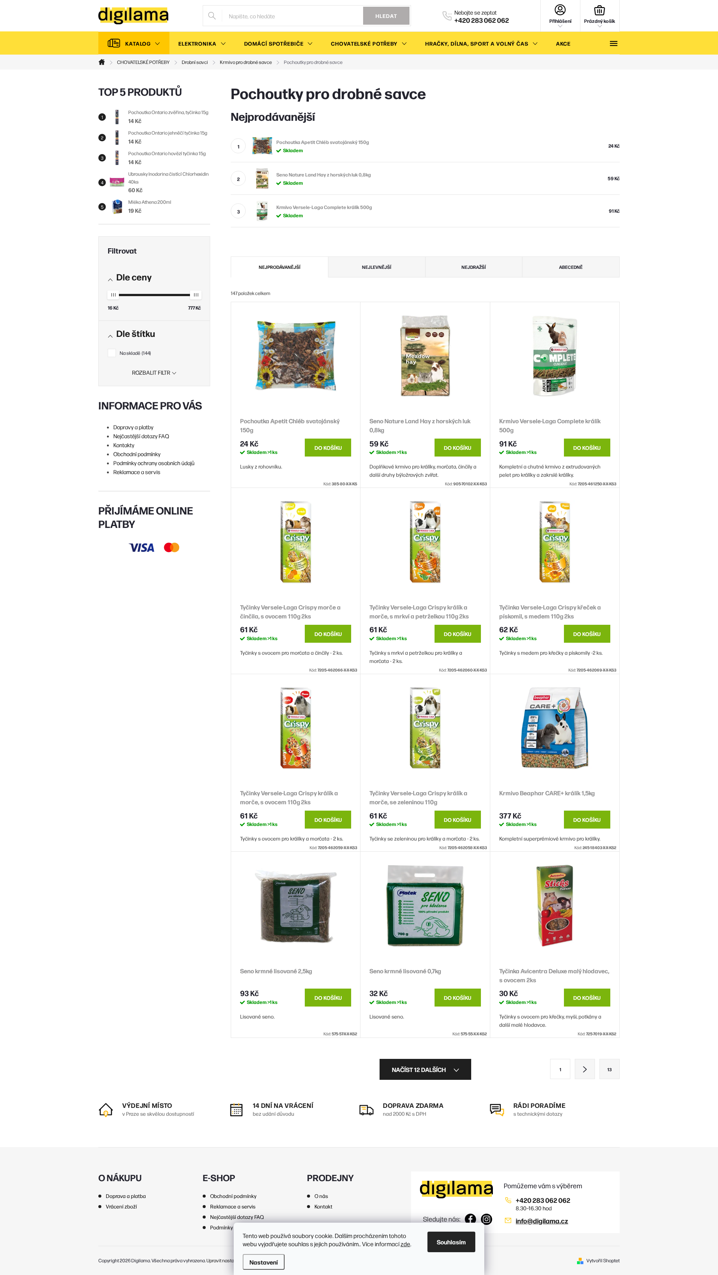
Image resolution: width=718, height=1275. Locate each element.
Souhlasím (451, 1242)
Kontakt (323, 1206)
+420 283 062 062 (543, 1200)
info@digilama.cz (542, 1220)
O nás (321, 1196)
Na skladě (135, 353)
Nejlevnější (376, 267)
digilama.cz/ (487, 1219)
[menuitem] (133, 43)
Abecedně (571, 267)
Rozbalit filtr (151, 372)
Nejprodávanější (279, 267)
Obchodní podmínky (136, 453)
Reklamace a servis (136, 471)
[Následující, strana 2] (585, 1069)
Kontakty (123, 444)
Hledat (386, 15)
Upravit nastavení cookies (233, 1260)
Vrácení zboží (121, 1206)
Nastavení (263, 1262)
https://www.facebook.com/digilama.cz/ (470, 1219)
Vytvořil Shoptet (603, 1260)
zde (405, 1244)
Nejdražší (473, 267)
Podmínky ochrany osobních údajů (153, 462)
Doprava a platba (126, 1196)
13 (609, 1069)
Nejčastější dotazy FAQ (141, 435)
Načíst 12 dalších (419, 1069)
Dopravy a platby (133, 426)
